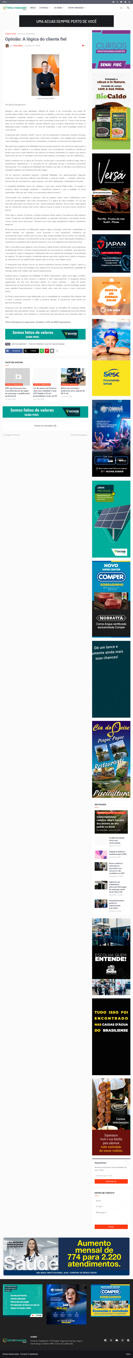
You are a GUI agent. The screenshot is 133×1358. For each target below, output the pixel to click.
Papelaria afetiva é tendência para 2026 (118, 853)
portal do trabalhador (26, 34)
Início (4, 2)
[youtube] (121, 2)
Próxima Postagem (79, 435)
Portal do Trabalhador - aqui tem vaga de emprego (46, 344)
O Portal (43, 8)
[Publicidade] (66, 21)
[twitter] (117, 2)
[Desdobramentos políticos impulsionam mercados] (101, 903)
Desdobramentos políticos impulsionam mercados (116, 904)
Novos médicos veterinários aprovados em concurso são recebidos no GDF (117, 868)
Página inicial (10, 34)
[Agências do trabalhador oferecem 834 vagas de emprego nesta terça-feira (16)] (101, 885)
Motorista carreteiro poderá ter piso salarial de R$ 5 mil (73, 391)
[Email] (52, 351)
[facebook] (113, 2)
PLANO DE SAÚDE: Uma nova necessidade (117, 840)
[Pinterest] (47, 351)
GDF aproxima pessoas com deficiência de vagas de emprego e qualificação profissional (17, 392)
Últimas (58, 8)
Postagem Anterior (12, 435)
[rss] (129, 2)
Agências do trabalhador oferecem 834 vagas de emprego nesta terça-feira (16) (118, 887)
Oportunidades (76, 8)
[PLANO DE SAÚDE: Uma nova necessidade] (101, 841)
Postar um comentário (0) (45, 426)
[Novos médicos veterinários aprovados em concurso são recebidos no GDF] (101, 866)
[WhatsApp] (42, 351)
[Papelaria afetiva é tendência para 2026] (101, 855)
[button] (122, 8)
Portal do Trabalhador (29, 1354)
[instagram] (122, 1340)
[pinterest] (125, 2)
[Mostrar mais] (57, 351)
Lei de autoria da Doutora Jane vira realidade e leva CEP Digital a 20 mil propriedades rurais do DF (45, 392)
